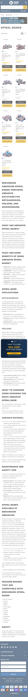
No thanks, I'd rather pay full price (14, 355)
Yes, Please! (14, 353)
